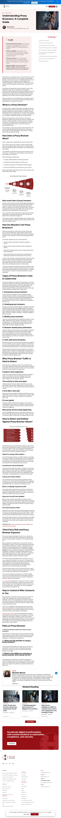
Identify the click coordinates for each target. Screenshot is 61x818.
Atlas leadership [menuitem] (25, 776)
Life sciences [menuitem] (5, 798)
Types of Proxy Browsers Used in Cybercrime (48, 47)
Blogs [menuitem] (23, 784)
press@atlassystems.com (46, 786)
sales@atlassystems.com (45, 772)
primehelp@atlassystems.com (46, 782)
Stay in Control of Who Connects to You (47, 58)
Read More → (15, 683)
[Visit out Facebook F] (10, 763)
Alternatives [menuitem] (24, 796)
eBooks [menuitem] (23, 790)
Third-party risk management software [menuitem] (9, 775)
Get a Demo (51, 6)
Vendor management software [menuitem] (8, 780)
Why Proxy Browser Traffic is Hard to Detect (48, 50)
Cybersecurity (8, 12)
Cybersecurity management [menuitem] (7, 777)
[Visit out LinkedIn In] (3, 763)
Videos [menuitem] (23, 788)
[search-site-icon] (46, 6)
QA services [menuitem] (4, 790)
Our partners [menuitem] (24, 778)
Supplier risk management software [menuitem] (9, 778)
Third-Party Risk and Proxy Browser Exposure (48, 56)
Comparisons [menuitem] (24, 798)
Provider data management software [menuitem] (9, 773)
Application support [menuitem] (6, 788)
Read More (34, 2)
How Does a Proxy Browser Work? (46, 42)
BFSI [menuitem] (3, 804)
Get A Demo (12, 743)
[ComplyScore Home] (2, 12)
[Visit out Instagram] (13, 763)
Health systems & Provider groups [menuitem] (9, 802)
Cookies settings (26, 814)
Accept (34, 814)
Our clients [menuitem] (24, 780)
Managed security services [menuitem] (7, 794)
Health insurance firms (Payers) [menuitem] (8, 800)
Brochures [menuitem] (24, 794)
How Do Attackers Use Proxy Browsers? (47, 45)
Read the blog (6, 716)
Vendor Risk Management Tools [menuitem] (28, 802)
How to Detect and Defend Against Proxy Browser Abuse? (47, 53)
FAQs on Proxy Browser (43, 61)
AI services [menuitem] (4, 792)
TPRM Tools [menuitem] (24, 792)
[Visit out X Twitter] (7, 763)
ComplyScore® (5, 581)
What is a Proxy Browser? (44, 40)
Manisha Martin (10, 26)
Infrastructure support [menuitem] (6, 786)
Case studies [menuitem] (24, 786)
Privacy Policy (43, 812)
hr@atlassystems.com (45, 776)
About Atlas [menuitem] (24, 774)
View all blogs (30, 721)
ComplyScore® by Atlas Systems (9, 613)
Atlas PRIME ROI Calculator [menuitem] (27, 800)
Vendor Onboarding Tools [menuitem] (27, 804)
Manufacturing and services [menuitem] (7, 806)
